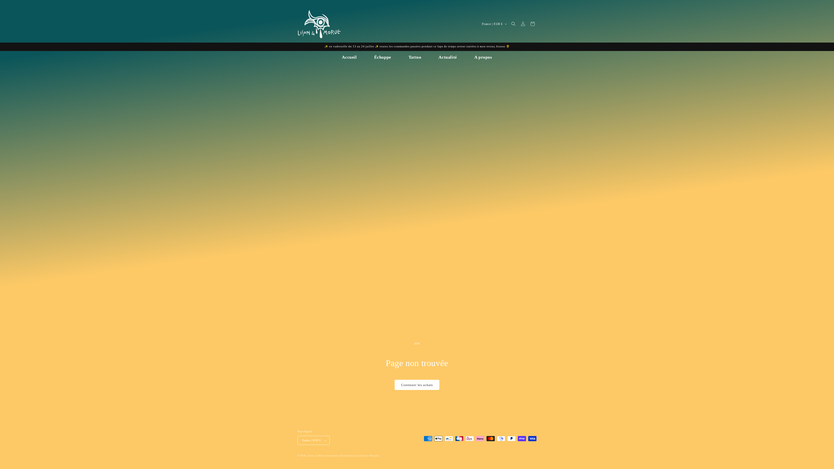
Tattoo (415, 57)
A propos (483, 57)
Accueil (349, 57)
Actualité (448, 57)
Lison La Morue (317, 455)
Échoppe (382, 57)
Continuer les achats (417, 385)
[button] (513, 24)
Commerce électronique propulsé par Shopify (353, 455)
